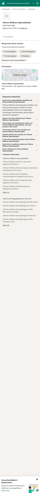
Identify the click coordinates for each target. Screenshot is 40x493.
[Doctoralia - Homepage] (4, 3)
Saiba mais (5, 490)
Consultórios (8, 37)
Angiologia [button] (6, 25)
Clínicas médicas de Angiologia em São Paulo (20, 202)
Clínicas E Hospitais (18, 9)
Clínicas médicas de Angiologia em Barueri (19, 215)
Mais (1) (6, 192)
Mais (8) (6, 225)
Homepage (6, 9)
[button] (13, 25)
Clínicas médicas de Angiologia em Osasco (19, 206)
